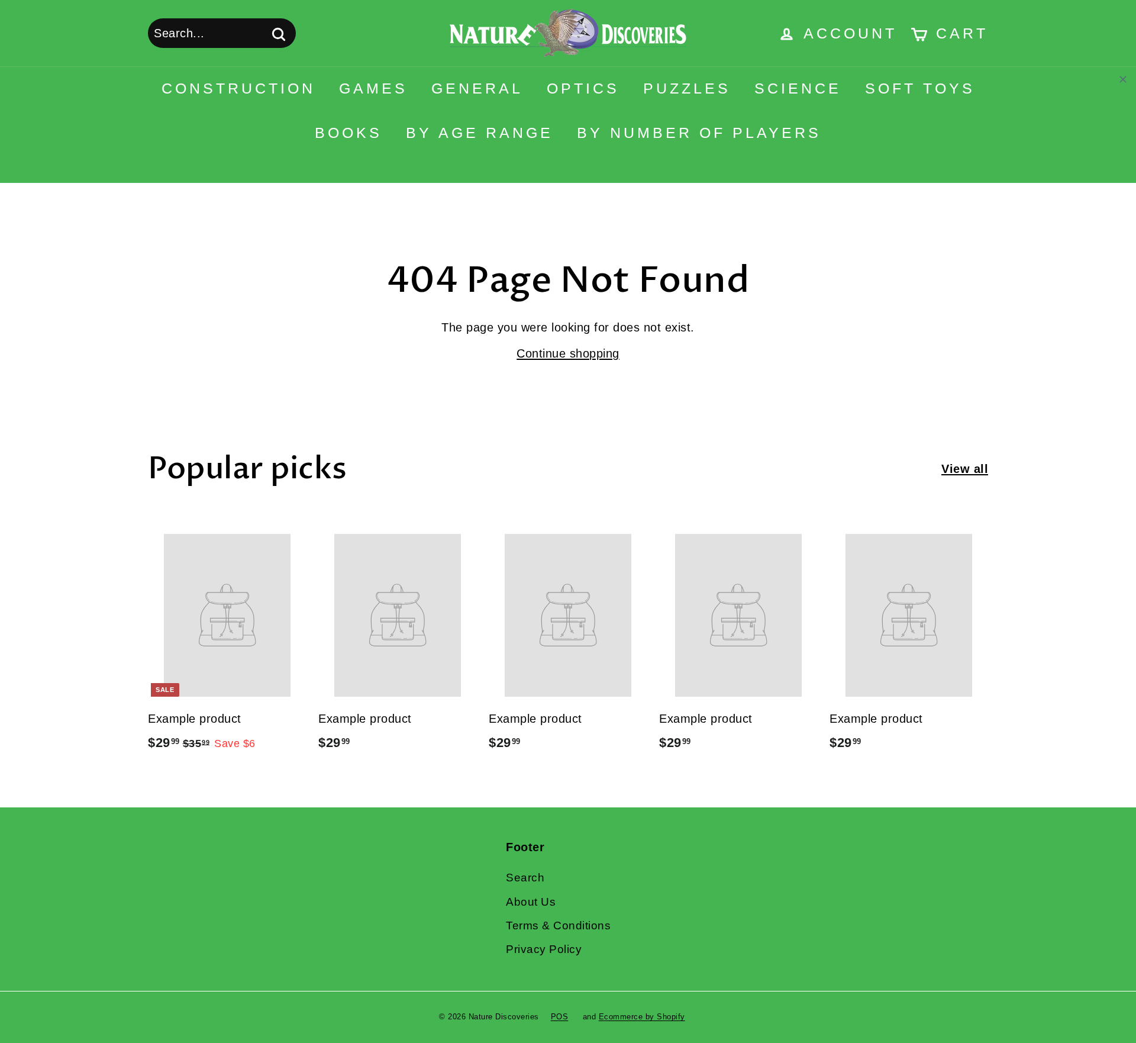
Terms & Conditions (558, 925)
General (477, 88)
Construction (238, 88)
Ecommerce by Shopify (642, 1016)
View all (964, 468)
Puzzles (687, 88)
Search (525, 877)
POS (560, 1016)
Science (797, 88)
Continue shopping (568, 353)
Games (373, 88)
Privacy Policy (544, 949)
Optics (583, 88)
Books (348, 132)
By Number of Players (699, 132)
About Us (531, 902)
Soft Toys (920, 88)
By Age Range (479, 132)
